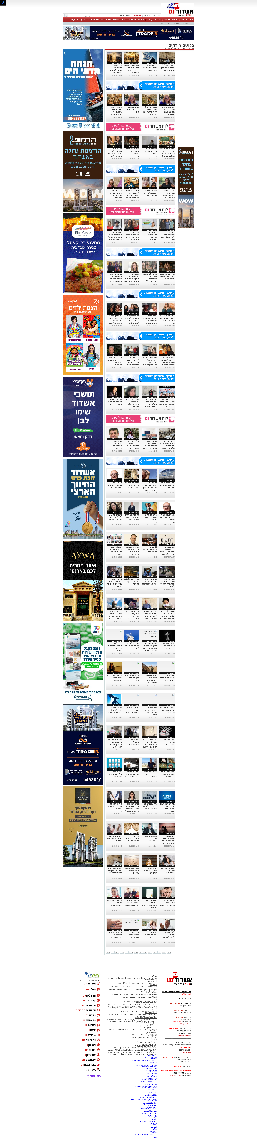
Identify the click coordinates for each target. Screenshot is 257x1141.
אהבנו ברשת (146, 1049)
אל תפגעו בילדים (132, 515)
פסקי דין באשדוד (151, 1041)
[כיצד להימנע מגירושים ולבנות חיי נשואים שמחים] (120, 631)
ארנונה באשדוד (151, 1094)
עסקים (141, 19)
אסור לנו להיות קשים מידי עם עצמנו (151, 517)
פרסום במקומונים (151, 1073)
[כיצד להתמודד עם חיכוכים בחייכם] (173, 695)
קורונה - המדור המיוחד (148, 1043)
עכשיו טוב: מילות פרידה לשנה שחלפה (132, 870)
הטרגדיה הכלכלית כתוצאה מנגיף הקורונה (131, 581)
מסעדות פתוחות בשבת (125, 988)
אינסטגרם (124, 1011)
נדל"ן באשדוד (152, 1056)
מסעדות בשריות (151, 986)
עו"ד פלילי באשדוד (150, 1112)
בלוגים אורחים (166, 24)
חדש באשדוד (135, 1034)
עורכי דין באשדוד (137, 1041)
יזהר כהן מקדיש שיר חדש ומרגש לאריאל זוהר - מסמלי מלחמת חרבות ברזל (115, 320)
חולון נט (154, 1118)
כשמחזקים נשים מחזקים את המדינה (132, 151)
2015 (117, 952)
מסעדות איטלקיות (113, 986)
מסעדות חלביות (138, 986)
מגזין (155, 1000)
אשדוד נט (190, 48)
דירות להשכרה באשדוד (149, 1081)
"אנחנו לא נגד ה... (151, 841)
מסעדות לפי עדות (136, 989)
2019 (136, 952)
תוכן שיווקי (153, 1034)
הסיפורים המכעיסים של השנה (144, 1008)
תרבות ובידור (151, 993)
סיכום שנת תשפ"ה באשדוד (146, 1046)
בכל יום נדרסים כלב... (115, 873)
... (174, 72)
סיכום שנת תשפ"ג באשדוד (146, 1003)
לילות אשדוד (145, 1011)
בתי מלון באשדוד (151, 1070)
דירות (124, 19)
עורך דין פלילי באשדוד (149, 1113)
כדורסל (132, 998)
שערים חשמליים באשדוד (148, 1097)
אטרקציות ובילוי (144, 1038)
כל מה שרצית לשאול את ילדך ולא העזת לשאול (115, 709)
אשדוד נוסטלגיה (150, 1028)
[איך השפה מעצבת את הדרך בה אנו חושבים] (173, 663)
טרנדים (133, 1038)
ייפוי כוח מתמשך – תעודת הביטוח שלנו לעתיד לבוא (132, 774)
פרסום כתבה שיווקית (149, 1104)
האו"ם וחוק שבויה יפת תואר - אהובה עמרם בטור (167, 276)
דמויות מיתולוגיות (136, 1029)
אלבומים (153, 1009)
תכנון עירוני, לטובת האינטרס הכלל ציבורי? (115, 485)
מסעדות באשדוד (151, 1078)
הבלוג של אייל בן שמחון (182, 24)
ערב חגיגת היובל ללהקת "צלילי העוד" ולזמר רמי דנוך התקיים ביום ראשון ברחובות (150, 362)
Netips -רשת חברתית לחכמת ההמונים (144, 1099)
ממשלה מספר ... (151, 552)
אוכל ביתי (153, 988)
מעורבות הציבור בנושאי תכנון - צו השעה (167, 517)
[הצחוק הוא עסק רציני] (138, 695)
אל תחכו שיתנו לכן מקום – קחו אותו (133, 109)
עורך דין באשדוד (151, 1115)
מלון (155, 1137)
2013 (108, 952)
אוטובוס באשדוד (113, 1052)
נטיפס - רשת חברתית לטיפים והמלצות (144, 1060)
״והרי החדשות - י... (168, 744)
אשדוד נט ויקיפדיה (150, 1102)
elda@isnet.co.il (185, 1024)
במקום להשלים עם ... (167, 905)
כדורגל (125, 998)
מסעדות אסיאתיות (141, 988)
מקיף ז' (154, 1133)
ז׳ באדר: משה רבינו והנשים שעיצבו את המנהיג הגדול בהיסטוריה (116, 112)
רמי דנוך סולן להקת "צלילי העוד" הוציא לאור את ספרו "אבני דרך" (114, 153)
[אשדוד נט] (176, 986)
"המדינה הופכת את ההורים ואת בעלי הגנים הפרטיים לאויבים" (132, 552)
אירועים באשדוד (151, 1089)
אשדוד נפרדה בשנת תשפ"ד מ (120, 1021)
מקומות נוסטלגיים (150, 1029)
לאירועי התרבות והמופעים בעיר (146, 994)
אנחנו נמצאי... (117, 776)
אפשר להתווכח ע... (150, 70)
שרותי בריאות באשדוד (149, 1088)
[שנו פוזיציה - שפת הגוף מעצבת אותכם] (138, 663)
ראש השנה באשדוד (142, 1051)
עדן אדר (154, 1128)
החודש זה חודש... (116, 937)
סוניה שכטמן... (170, 648)
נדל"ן (120, 983)
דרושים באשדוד (151, 1091)
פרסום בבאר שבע (151, 1084)
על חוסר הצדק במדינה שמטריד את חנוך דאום (115, 401)
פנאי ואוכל (129, 1049)
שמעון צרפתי (152, 1136)
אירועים (154, 1011)
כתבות (154, 1001)
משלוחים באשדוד (151, 1076)
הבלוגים (180, 48)
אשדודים (137, 978)
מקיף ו (154, 1129)
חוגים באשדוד (128, 994)
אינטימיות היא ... (169, 873)
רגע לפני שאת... (152, 937)
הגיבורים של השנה (150, 1004)
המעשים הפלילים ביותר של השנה (133, 1052)
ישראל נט (153, 1059)
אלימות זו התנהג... (116, 905)
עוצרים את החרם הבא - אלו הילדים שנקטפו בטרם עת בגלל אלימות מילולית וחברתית (167, 404)
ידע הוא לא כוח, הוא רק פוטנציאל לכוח (132, 645)
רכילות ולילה (152, 976)
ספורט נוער (141, 998)
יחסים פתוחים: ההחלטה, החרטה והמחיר (114, 838)
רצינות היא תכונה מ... (132, 712)
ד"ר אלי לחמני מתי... (168, 937)
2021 (145, 952)
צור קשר (74, 19)
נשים (155, 1049)
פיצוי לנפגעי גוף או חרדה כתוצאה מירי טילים (167, 485)
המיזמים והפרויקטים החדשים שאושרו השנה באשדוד (139, 1048)
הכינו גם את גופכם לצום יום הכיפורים (150, 870)
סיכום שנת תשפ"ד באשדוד (146, 1018)
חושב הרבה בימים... (150, 809)
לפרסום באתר (125, 16)
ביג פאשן (154, 1123)
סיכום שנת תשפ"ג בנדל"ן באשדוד (120, 1008)
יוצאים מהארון (149, 980)
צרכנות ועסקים (151, 1033)
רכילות (167, 19)
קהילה (150, 19)
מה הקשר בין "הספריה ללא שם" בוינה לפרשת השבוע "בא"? (151, 404)
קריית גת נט (153, 1117)
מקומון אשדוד (152, 1075)
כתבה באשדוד (151, 1107)
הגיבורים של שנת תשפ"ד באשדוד (145, 1019)
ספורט (175, 19)
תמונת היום (134, 1011)
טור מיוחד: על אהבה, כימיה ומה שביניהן (115, 806)
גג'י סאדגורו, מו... (169, 712)
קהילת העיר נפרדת (143, 1016)
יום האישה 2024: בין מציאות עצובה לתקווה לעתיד (167, 318)
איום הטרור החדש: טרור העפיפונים (134, 934)
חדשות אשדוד (151, 981)
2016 (122, 952)
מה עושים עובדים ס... (115, 520)
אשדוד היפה (152, 1014)
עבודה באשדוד (151, 1105)
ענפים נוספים (152, 998)
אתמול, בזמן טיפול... (132, 487)
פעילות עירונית (141, 1014)
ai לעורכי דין (115, 1048)
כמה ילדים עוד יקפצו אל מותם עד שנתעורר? (150, 192)
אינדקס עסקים (119, 1049)
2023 (155, 952)
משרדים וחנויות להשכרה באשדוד (145, 1086)
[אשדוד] (177, 17)
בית (191, 19)
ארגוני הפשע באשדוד (137, 983)
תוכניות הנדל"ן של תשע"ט (124, 1051)
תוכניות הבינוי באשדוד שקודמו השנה (119, 1019)
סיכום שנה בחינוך (144, 1006)
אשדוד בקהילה (151, 1013)
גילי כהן (154, 1126)
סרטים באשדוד (151, 1054)
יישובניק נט (153, 1072)
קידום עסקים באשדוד (149, 1068)
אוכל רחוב (144, 991)
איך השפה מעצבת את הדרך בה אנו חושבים (167, 677)
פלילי (125, 983)
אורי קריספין (173, 1028)
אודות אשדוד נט (95, 19)
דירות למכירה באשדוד (149, 1080)
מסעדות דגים (125, 986)
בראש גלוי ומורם (167, 772)
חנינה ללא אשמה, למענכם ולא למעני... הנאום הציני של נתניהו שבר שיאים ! (131, 195)
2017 (126, 952)
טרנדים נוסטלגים (122, 1029)
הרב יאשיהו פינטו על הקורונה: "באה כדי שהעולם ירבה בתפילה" (132, 616)
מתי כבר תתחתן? (132, 900)
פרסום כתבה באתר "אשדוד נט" (146, 1065)
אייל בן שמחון (152, 1062)
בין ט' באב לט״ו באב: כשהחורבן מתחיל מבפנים (168, 67)
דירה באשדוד (152, 1110)
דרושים (132, 19)
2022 (150, 952)
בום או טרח (146, 978)
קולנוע (116, 19)
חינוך (83, 19)
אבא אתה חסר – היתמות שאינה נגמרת (150, 774)
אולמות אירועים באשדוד (148, 1109)
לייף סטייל (152, 1036)
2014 (112, 952)
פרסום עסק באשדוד (150, 1057)
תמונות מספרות (137, 1001)
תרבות (158, 19)
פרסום (154, 1120)
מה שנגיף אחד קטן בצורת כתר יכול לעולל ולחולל (149, 581)
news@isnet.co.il (184, 1035)
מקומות (128, 978)
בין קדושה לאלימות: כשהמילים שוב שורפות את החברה (116, 70)
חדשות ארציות (152, 983)
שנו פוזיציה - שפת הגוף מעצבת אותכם (131, 677)
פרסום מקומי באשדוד (149, 1067)
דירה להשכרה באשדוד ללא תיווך (146, 1134)
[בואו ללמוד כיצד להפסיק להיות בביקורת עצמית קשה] (155, 695)
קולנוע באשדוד (116, 994)
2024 (159, 952)
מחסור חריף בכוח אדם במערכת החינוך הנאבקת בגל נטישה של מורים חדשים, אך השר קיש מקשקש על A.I (167, 156)
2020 (141, 952)
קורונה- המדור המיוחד (149, 1044)
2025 (164, 952)
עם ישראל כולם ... (133, 744)
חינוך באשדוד (139, 1054)
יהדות (138, 1049)
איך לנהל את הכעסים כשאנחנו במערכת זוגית (132, 838)
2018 (131, 952)
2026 (169, 952)
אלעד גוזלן (153, 1125)
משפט (108, 19)
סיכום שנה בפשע (129, 1006)
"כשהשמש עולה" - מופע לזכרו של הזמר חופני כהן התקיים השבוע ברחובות (167, 362)
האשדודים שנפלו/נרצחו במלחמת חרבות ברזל (141, 1023)
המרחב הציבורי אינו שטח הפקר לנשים (150, 151)
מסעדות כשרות (122, 989)
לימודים (144, 1034)
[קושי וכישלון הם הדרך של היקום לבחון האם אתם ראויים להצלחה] (149, 636)
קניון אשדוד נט (127, 1054)
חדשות (184, 19)
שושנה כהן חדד (151, 1131)
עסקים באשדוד (114, 1054)
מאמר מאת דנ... (116, 680)
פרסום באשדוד (151, 1101)
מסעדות (153, 985)
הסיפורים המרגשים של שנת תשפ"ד (145, 1021)
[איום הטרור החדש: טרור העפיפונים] (131, 923)
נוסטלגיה (127, 1001)
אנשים (121, 978)
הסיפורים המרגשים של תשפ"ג (131, 1004)
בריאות (131, 1014)
